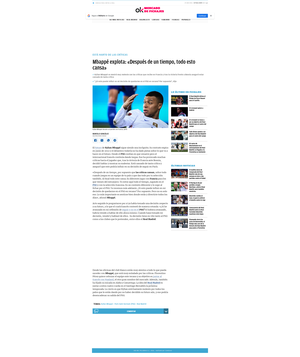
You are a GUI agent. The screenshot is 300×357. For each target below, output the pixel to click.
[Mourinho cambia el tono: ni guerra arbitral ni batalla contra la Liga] (180, 199)
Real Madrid (141, 304)
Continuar (202, 16)
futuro (98, 147)
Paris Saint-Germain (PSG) (125, 304)
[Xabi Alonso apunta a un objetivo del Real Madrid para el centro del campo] (180, 135)
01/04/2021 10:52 (99, 136)
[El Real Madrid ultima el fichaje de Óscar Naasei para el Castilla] (180, 100)
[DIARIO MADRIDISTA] (150, 8)
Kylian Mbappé (107, 304)
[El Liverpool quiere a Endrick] (180, 111)
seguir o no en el (130, 209)
